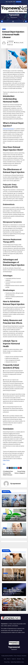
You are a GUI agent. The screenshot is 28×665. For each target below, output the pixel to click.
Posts (23, 658)
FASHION (5, 588)
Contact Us (14, 658)
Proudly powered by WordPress (7, 655)
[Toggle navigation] (13, 21)
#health (21, 42)
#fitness (17, 42)
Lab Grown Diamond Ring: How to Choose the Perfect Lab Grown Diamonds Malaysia (13, 591)
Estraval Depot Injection (8, 128)
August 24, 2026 (8, 564)
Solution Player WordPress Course (17, 662)
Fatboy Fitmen (6, 460)
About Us (9, 658)
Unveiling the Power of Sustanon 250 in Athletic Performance (8, 473)
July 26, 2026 (7, 608)
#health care (10, 44)
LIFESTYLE (5, 573)
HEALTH (4, 29)
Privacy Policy (7, 662)
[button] (23, 21)
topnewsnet (11, 41)
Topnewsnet (14, 15)
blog (5, 558)
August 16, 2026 (8, 593)
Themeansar (24, 655)
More (4, 464)
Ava (13, 608)
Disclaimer (19, 658)
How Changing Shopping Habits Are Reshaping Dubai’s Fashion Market (13, 576)
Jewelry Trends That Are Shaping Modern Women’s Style (12, 561)
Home (5, 658)
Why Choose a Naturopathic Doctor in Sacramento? (12, 516)
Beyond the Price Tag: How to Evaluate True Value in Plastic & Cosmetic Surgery (13, 531)
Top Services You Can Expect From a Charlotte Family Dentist (13, 502)
